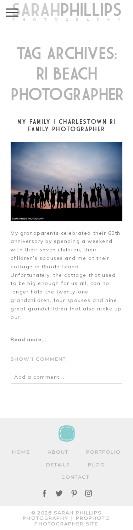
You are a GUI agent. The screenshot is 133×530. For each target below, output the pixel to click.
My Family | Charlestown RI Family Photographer (66, 125)
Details (58, 464)
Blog (96, 464)
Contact (75, 477)
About (58, 452)
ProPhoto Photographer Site (72, 520)
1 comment (38, 359)
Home (21, 452)
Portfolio (103, 452)
